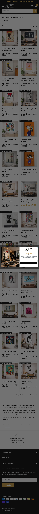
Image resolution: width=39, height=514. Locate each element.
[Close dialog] (37, 247)
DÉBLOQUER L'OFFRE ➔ (29, 263)
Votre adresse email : (23, 259)
